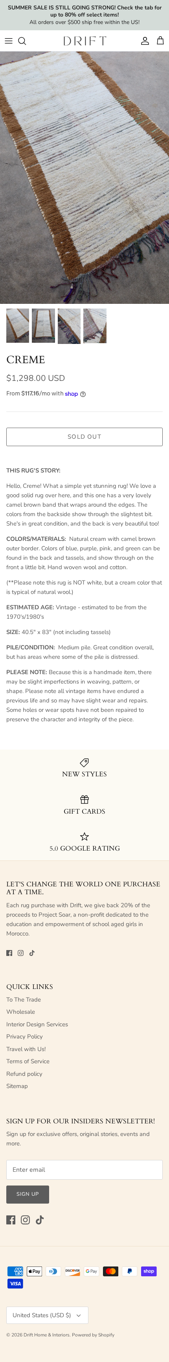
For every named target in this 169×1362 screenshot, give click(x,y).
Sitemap (17, 1086)
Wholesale (20, 1012)
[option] (84, 177)
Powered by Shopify (93, 1335)
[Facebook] (9, 953)
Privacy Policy (24, 1036)
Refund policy (24, 1074)
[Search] (26, 41)
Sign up (28, 1194)
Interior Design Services (37, 1024)
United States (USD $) (42, 1315)
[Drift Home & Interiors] (84, 40)
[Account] (143, 41)
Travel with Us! (26, 1049)
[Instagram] (21, 953)
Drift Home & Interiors (47, 1335)
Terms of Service (28, 1061)
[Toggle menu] (8, 41)
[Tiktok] (32, 953)
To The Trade (23, 1000)
